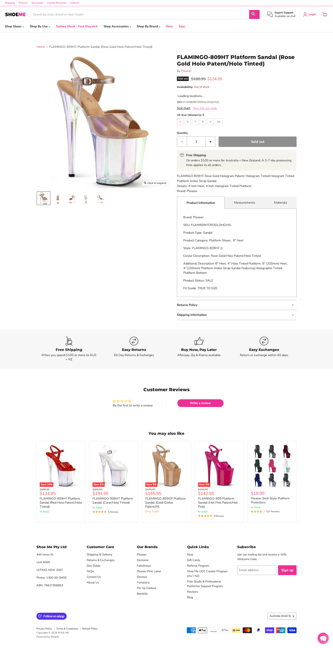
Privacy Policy (44, 628)
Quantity (182, 133)
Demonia (142, 560)
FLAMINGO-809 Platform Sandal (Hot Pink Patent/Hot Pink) (218, 502)
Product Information (201, 203)
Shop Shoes (13, 26)
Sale (182, 26)
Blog (190, 597)
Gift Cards (193, 560)
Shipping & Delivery (99, 554)
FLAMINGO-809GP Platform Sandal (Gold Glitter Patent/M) (165, 502)
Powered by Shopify (47, 637)
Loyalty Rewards (56, 3)
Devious (142, 577)
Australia (280, 616)
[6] (188, 126)
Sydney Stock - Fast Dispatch (77, 26)
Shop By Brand (148, 26)
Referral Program (198, 566)
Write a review (200, 403)
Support (74, 3)
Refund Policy (90, 628)
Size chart (183, 108)
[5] (180, 126)
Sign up (287, 570)
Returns (23, 3)
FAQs (90, 571)
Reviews (192, 592)
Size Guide (37, 3)
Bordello (142, 594)
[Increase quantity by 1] (210, 142)
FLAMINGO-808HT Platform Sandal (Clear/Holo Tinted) (112, 500)
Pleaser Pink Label (149, 571)
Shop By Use (39, 26)
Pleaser (186, 71)
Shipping (10, 3)
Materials (280, 203)
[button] (43, 198)
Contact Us (94, 577)
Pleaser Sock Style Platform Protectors (270, 500)
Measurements (244, 203)
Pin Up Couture (146, 588)
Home (40, 47)
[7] (195, 126)
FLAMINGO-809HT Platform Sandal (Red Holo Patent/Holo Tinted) (61, 502)
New (169, 26)
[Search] (254, 14)
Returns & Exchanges (100, 560)
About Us (93, 582)
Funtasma (143, 582)
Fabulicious (144, 566)
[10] (219, 126)
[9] (210, 126)
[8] (203, 126)
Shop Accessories (116, 26)
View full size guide (205, 108)
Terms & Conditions (67, 628)
